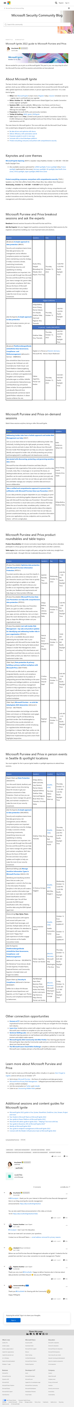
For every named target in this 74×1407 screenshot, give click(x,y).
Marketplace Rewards (30, 1391)
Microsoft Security (6, 1376)
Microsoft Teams (6, 1388)
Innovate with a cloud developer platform (23, 138)
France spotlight (51, 167)
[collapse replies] (4, 1193)
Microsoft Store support (30, 1349)
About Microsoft (52, 1376)
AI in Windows (5, 1358)
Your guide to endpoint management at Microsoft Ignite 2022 (30, 1128)
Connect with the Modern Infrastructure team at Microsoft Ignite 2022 (33, 1131)
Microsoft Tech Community (31, 1385)
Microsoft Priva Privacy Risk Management (23, 1081)
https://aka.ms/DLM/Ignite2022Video (25, 1214)
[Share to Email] (47, 1334)
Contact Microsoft (12, 1402)
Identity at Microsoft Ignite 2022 (20, 1126)
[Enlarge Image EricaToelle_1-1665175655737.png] (37, 58)
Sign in (13, 1320)
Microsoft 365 (5, 1382)
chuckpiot (15, 1198)
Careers (50, 1373)
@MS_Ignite (27, 114)
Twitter (28, 1086)
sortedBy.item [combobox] (64, 1187)
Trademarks (45, 1402)
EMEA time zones (41, 171)
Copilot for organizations (8, 1352)
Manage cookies (28, 1402)
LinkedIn (37, 1086)
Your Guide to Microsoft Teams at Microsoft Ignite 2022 (28, 1117)
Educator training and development (56, 1358)
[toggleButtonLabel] (69, 8)
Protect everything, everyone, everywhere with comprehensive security (33, 141)
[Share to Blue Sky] (40, 1334)
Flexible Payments (29, 1364)
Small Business (5, 1394)
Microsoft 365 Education (54, 1352)
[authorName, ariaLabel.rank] (8, 49)
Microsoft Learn (29, 1379)
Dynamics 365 (5, 1379)
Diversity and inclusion (53, 1388)
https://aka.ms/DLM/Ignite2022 (30, 1204)
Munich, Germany (54, 351)
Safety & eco (54, 1402)
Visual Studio (28, 1394)
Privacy (20, 1402)
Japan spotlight (30, 171)
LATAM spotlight (40, 167)
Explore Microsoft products (8, 1361)
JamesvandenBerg (19, 1285)
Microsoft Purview (24, 1079)
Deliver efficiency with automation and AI (23, 134)
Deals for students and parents (55, 1361)
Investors (50, 1385)
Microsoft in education (53, 1342)
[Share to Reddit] (37, 1334)
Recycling (61, 1402)
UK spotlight (50, 169)
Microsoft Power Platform (8, 1385)
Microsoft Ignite (22, 96)
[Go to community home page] (9, 2)
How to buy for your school (54, 1355)
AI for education (52, 1364)
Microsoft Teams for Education (55, 1349)
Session (52, 96)
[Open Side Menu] (5, 2)
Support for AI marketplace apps (32, 1382)
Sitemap (4, 1402)
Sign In (67, 3)
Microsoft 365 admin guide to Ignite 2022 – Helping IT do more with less (34, 1121)
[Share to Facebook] (31, 1334)
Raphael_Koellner (18, 1224)
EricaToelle (14, 48)
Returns (27, 1352)
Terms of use (37, 1402)
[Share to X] (34, 1334)
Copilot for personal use (7, 1355)
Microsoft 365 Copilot (7, 1391)
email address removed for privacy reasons (46, 1237)
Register (61, 3)
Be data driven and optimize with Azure (23, 131)
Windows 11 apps (6, 1364)
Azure (26, 1373)
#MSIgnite (36, 114)
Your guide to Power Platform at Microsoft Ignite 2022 (28, 1119)
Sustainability (51, 1394)
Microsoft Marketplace (30, 1388)
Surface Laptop (5, 1345)
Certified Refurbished (30, 1358)
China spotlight (19, 171)
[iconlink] (9, 1176)
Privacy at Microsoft (53, 1382)
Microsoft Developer (30, 1376)
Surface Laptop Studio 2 (7, 1349)
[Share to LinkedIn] (27, 1334)
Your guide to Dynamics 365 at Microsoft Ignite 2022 (27, 1124)
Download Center (29, 1345)
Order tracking (28, 1355)
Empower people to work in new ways (22, 136)
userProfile (19, 1168)
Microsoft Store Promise (31, 1361)
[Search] (56, 3)
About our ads (5, 1404)
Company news (51, 1379)
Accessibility (51, 1391)
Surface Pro (5, 1342)
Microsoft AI (5, 1373)
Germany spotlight (39, 169)
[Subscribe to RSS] (43, 1334)
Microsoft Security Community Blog (15, 8)
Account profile (28, 1342)
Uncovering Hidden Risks (26, 1088)
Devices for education (53, 1345)
